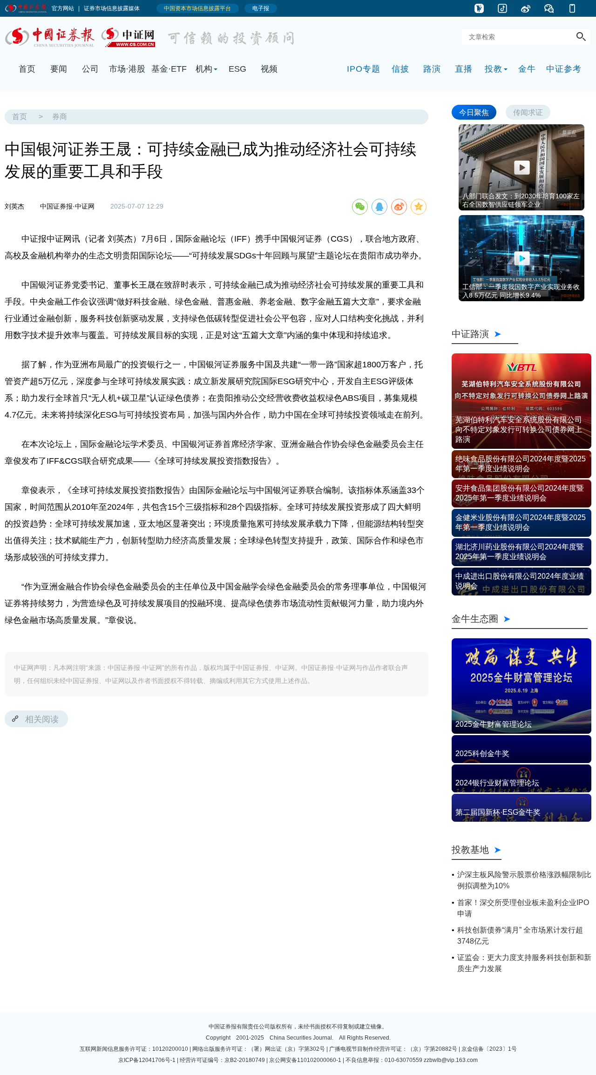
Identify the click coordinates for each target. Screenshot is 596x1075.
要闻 (58, 69)
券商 (59, 117)
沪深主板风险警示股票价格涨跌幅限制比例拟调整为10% (524, 880)
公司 (90, 69)
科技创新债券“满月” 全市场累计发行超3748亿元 (520, 935)
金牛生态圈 (520, 618)
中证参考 (564, 69)
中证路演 (485, 333)
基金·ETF (169, 69)
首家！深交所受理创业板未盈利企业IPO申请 (523, 908)
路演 (432, 69)
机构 (204, 69)
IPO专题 (363, 69)
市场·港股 (127, 69)
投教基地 (470, 849)
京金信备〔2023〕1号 (489, 1049)
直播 (464, 69)
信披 (400, 69)
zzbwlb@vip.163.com (451, 1060)
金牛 (527, 69)
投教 (493, 69)
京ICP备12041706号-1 (147, 1060)
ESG (237, 69)
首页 (27, 69)
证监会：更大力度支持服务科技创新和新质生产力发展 (524, 963)
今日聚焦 (474, 112)
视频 (269, 69)
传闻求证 (528, 112)
